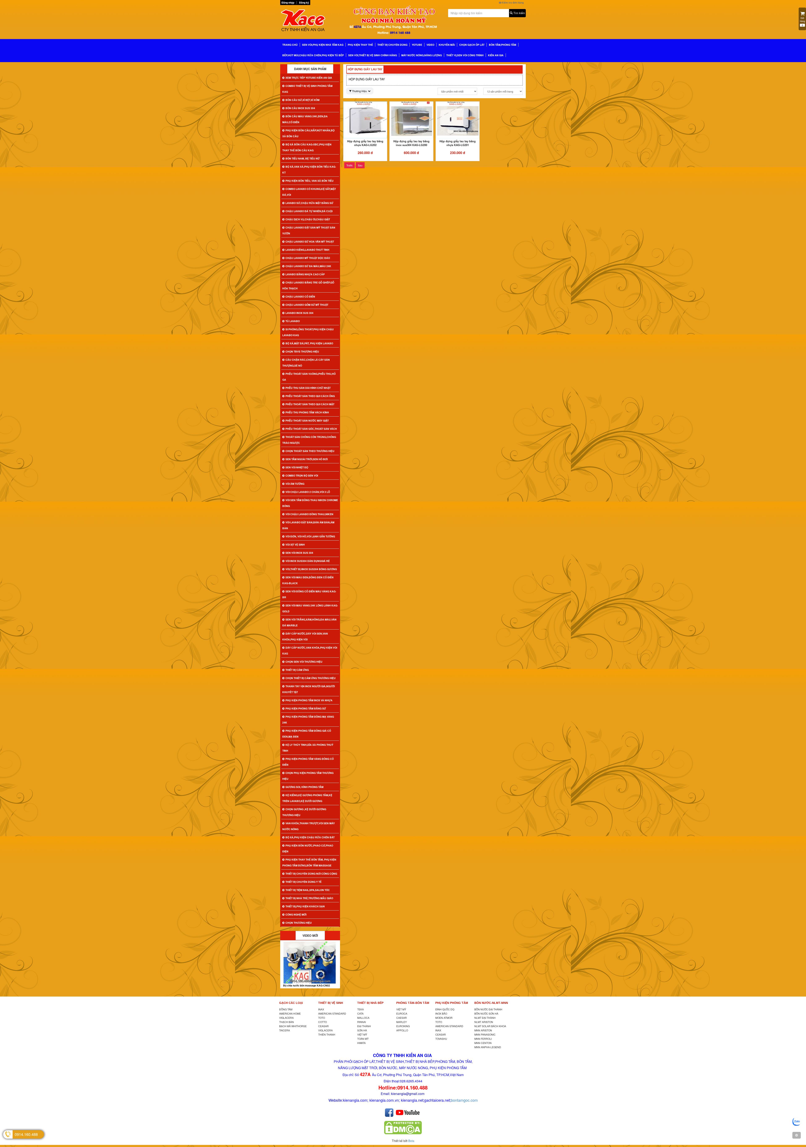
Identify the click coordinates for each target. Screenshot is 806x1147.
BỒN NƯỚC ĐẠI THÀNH (488, 1009)
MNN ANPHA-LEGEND (487, 1047)
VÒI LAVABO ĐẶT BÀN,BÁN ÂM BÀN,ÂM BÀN (308, 525)
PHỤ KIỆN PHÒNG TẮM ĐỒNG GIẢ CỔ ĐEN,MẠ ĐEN (306, 733)
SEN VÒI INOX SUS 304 (299, 553)
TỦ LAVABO (292, 321)
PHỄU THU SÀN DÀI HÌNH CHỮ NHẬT (308, 388)
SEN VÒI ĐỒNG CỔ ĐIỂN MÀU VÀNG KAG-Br (309, 594)
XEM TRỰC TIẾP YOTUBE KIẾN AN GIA (308, 78)
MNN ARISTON (483, 1030)
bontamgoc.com (464, 1100)
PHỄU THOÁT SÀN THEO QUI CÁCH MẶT (309, 404)
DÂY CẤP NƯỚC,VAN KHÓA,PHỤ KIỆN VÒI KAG (309, 650)
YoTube (417, 45)
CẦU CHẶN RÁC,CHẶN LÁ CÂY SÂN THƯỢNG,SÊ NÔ (306, 362)
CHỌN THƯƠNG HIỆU (298, 923)
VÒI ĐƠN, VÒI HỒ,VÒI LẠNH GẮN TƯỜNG (310, 536)
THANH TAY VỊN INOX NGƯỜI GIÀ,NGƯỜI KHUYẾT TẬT (308, 689)
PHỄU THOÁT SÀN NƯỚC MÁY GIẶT (307, 420)
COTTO (322, 1022)
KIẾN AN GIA (496, 55)
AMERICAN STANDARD (332, 1013)
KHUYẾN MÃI (447, 45)
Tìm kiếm (519, 13)
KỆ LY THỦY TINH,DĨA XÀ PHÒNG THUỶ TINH (307, 747)
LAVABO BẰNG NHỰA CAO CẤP (305, 274)
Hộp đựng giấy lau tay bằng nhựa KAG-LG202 (365, 143)
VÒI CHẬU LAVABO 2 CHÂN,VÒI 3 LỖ (307, 492)
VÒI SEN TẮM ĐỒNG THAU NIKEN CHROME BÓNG (310, 503)
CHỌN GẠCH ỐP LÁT (471, 45)
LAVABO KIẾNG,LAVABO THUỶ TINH (307, 250)
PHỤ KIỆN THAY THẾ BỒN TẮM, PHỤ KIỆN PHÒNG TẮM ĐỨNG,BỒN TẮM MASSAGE (309, 862)
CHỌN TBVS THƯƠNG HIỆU (302, 351)
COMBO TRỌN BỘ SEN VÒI (301, 475)
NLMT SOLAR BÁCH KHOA (490, 1026)
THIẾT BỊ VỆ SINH (330, 1003)
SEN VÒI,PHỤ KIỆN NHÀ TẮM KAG (322, 45)
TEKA (360, 1009)
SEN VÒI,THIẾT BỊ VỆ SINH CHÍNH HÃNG (372, 55)
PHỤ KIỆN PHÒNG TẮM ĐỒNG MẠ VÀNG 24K (308, 719)
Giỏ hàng (802, 21)
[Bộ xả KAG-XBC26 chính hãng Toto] (310, 963)
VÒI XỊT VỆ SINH (295, 544)
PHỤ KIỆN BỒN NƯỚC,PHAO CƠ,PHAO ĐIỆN (307, 848)
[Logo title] (308, 21)
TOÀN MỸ (363, 1038)
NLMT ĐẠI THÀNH (485, 1017)
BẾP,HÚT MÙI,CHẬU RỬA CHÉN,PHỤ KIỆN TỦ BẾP (313, 55)
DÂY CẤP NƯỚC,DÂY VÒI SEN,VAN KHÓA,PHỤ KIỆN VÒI (305, 636)
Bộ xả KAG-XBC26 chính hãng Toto (304, 985)
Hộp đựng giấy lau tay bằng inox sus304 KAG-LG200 (411, 143)
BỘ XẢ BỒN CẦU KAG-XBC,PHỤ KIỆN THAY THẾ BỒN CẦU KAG (306, 147)
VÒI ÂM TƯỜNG (294, 484)
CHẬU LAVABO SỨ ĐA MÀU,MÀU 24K (308, 266)
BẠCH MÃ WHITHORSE (293, 1026)
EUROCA (401, 1013)
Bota (411, 1141)
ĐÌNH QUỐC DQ (444, 1009)
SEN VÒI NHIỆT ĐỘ (296, 467)
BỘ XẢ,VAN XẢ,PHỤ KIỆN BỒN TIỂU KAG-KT (309, 169)
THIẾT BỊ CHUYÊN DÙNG (392, 45)
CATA (360, 1013)
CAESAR (401, 1017)
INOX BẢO (441, 1013)
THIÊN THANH (326, 1034)
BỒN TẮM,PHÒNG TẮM (502, 45)
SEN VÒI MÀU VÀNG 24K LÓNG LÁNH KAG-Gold (310, 608)
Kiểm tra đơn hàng (512, 2)
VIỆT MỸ (362, 1034)
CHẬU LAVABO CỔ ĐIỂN (300, 296)
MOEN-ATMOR (444, 1017)
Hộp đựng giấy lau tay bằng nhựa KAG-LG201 (458, 143)
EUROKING (403, 1026)
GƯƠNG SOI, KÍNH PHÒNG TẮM (304, 787)
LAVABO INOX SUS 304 (299, 313)
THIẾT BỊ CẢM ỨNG (297, 670)
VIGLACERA (286, 1017)
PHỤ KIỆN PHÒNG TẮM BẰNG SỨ (305, 708)
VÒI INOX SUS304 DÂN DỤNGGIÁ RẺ (307, 561)
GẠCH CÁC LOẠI (291, 1003)
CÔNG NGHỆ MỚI (295, 914)
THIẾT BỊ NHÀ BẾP (370, 1003)
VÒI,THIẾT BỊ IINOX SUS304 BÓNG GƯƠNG (311, 569)
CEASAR (323, 1026)
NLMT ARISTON (483, 1022)
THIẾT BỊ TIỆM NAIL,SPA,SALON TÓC (307, 890)
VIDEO (430, 45)
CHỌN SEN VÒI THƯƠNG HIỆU (303, 662)
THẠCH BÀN (286, 1022)
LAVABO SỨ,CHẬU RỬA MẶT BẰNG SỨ (309, 203)
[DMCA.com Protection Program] (403, 1127)
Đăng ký (304, 2)
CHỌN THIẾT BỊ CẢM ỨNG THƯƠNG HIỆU (310, 678)
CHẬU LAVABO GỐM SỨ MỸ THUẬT (306, 305)
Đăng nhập (287, 2)
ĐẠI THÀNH (364, 1026)
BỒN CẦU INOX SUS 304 (300, 108)
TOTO (321, 1017)
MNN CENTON (483, 1043)
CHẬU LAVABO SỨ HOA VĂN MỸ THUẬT (309, 241)
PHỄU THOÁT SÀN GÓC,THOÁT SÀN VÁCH (311, 429)
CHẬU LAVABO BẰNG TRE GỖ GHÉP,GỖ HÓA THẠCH (308, 285)
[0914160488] (796, 1122)
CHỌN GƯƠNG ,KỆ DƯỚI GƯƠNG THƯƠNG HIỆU (304, 812)
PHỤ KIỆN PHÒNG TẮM (451, 1003)
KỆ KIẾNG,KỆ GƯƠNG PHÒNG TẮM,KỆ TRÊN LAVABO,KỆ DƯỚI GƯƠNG (307, 798)
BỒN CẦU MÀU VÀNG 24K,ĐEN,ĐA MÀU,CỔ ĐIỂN (305, 119)
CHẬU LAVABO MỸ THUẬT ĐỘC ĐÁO (307, 258)
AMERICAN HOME (290, 1013)
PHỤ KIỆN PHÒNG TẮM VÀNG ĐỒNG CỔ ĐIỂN (308, 762)
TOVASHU (441, 1038)
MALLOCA (363, 1017)
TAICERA (284, 1030)
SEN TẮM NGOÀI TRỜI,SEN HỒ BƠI (306, 459)
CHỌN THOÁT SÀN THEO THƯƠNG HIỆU (309, 451)
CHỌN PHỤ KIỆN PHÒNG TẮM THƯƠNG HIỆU (308, 776)
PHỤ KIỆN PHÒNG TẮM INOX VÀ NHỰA (308, 700)
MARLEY (401, 1022)
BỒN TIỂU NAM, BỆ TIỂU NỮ (302, 158)
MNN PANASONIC (485, 1034)
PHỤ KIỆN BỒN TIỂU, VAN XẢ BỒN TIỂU (309, 181)
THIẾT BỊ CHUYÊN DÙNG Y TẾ (303, 882)
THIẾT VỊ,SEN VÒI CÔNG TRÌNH (465, 55)
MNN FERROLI (483, 1038)
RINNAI (361, 1022)
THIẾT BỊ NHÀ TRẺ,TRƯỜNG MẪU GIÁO (309, 898)
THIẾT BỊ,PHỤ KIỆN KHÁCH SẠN (305, 906)
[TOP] (796, 1135)
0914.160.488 (26, 1134)
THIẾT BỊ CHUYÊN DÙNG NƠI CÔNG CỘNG (311, 873)
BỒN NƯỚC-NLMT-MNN (491, 1003)
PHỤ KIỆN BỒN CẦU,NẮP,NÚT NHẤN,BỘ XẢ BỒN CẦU (308, 133)
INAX (321, 1009)
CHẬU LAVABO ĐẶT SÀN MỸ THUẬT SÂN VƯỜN (308, 230)
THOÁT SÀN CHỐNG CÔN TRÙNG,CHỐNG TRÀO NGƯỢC (309, 440)
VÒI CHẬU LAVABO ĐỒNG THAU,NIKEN (309, 514)
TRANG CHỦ (290, 45)
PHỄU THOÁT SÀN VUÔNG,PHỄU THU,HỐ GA (309, 376)
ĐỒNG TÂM (285, 1009)
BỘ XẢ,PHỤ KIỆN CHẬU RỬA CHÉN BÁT (310, 837)
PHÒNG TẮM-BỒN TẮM (412, 1003)
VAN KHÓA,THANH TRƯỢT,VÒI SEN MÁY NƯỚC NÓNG (308, 826)
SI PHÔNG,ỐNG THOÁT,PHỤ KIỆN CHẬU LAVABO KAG (308, 332)
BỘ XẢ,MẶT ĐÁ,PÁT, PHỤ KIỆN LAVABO (309, 343)
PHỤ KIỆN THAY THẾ (360, 45)
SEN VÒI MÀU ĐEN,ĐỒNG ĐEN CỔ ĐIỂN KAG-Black (308, 580)
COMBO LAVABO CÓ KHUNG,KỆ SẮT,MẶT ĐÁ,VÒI (309, 192)
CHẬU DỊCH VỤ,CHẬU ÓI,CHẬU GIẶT (307, 219)
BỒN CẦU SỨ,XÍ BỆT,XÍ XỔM (302, 100)
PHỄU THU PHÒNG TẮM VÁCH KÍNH (307, 412)
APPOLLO (402, 1030)
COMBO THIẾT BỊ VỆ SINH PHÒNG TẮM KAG (307, 89)
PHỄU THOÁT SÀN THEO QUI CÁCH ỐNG (310, 396)
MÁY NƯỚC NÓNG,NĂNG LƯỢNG (421, 55)
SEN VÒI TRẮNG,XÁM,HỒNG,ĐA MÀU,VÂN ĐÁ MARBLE (309, 622)
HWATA (361, 1043)
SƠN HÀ (362, 1030)
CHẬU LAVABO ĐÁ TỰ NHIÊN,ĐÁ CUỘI (308, 211)
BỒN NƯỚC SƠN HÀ (486, 1013)
